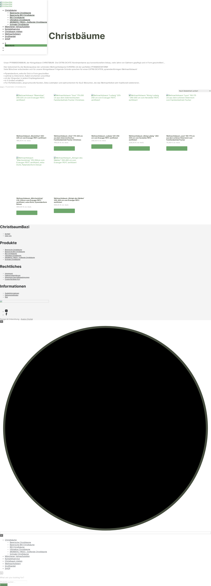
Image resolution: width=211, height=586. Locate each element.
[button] (5, 43)
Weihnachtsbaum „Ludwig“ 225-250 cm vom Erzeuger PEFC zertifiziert (105, 137)
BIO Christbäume (17, 17)
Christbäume (11, 10)
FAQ (6, 297)
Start (2, 87)
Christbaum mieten (13, 31)
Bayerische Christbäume (20, 12)
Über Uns (8, 236)
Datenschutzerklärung (12, 275)
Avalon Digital (27, 319)
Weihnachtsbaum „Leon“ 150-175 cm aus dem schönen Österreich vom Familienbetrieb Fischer (180, 138)
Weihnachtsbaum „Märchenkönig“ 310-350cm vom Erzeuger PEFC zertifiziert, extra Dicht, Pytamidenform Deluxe (31, 201)
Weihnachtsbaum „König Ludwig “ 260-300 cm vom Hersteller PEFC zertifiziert (144, 138)
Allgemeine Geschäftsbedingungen (17, 277)
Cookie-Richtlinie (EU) (12, 279)
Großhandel (10, 36)
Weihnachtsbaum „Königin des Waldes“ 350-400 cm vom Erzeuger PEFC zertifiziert (69, 200)
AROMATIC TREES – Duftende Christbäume (28, 22)
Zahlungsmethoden (11, 295)
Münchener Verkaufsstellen (17, 26)
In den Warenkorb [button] (26, 146)
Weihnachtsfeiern (13, 34)
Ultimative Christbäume (20, 19)
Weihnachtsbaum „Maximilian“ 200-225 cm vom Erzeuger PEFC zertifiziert (31, 137)
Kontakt (7, 234)
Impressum (9, 273)
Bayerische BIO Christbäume (22, 15)
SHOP (7, 39)
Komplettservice (12, 29)
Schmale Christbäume (19, 24)
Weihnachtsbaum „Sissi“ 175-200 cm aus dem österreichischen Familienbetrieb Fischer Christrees (68, 138)
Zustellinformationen (12, 293)
